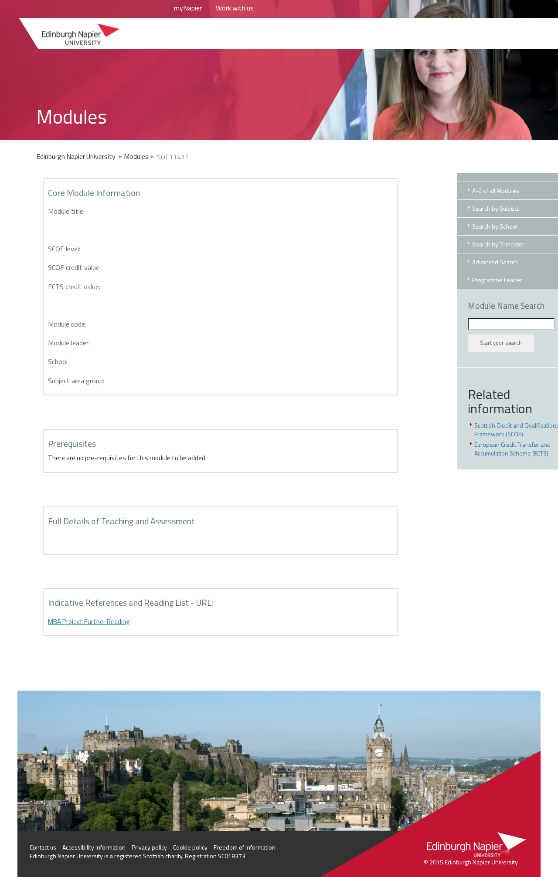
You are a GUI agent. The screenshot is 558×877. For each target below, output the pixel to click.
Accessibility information (94, 847)
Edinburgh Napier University (76, 156)
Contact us (43, 847)
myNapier (188, 8)
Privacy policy (149, 847)
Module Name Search (506, 306)
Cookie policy (190, 847)
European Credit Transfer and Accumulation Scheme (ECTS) (512, 449)
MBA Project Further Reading (89, 622)
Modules (136, 156)
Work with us (235, 8)
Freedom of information (245, 847)
